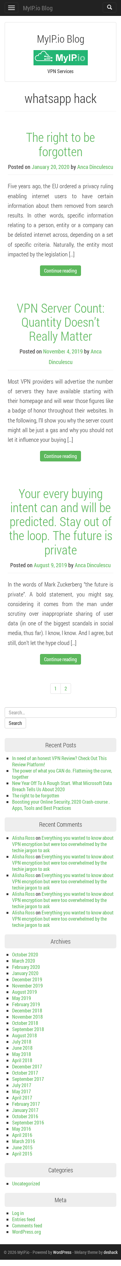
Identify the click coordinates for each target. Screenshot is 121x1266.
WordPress (62, 1252)
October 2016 (25, 1116)
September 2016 (28, 1122)
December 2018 (27, 1010)
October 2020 (25, 954)
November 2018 (27, 1016)
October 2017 (25, 1072)
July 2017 (21, 1085)
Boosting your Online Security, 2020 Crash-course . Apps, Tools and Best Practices (61, 804)
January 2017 (25, 1110)
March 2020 (23, 960)
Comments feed (27, 1225)
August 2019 (24, 991)
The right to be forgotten (60, 143)
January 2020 (25, 973)
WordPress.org (26, 1231)
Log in (18, 1213)
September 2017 (28, 1079)
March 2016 (23, 1141)
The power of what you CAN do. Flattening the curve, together (62, 773)
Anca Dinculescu (95, 167)
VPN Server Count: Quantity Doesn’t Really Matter (61, 321)
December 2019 (27, 979)
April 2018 (22, 1060)
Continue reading (60, 270)
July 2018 (21, 1041)
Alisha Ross (23, 837)
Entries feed (23, 1219)
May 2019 (21, 998)
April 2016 (22, 1135)
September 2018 (28, 1029)
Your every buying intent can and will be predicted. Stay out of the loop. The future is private (60, 521)
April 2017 (22, 1097)
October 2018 (25, 1023)
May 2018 (21, 1054)
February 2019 (26, 1004)
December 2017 (27, 1066)
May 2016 (21, 1128)
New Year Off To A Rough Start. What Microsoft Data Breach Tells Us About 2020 (62, 786)
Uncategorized (26, 1183)
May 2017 (21, 1091)
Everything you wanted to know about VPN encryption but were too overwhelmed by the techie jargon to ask (63, 843)
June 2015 (22, 1147)
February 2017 (26, 1103)
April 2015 (22, 1153)
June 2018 (22, 1047)
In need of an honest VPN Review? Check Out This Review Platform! (59, 761)
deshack (111, 1252)
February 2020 (26, 967)
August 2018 (24, 1035)
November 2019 (27, 985)
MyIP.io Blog (38, 8)
